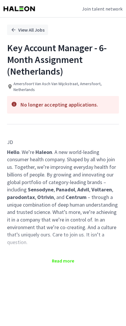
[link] (19, 8)
